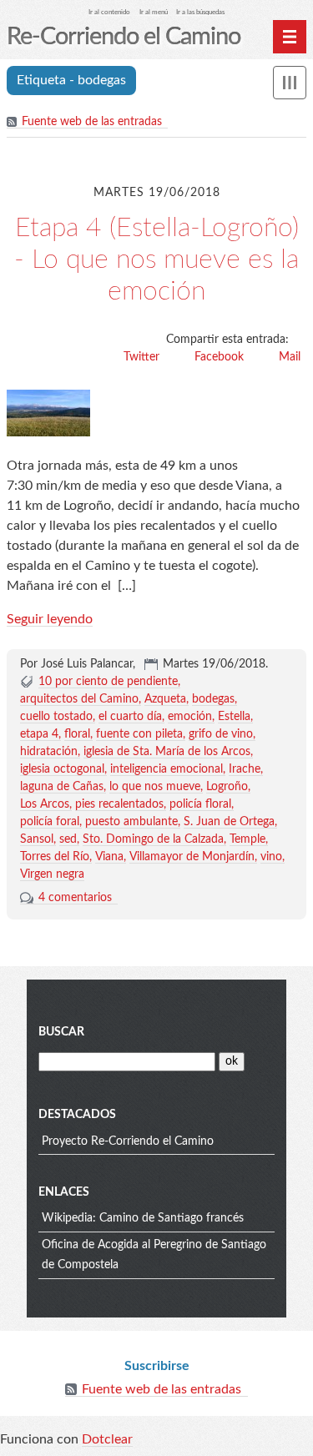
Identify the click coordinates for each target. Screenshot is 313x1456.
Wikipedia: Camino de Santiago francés (143, 1218)
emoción (190, 717)
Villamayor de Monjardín (192, 857)
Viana (109, 857)
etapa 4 (39, 734)
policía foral (49, 822)
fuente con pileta (139, 734)
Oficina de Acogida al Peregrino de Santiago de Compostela (154, 1255)
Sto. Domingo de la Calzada (153, 839)
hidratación (49, 752)
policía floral (200, 804)
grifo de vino (221, 734)
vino (271, 857)
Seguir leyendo (50, 619)
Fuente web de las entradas (92, 122)
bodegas (213, 699)
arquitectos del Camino (79, 699)
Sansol (36, 839)
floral (77, 734)
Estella (234, 717)
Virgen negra (52, 874)
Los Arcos (44, 804)
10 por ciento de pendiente (108, 682)
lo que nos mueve (154, 787)
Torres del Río (54, 857)
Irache (244, 769)
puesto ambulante (131, 822)
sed (68, 839)
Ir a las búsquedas (200, 12)
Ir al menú (153, 12)
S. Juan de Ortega (229, 822)
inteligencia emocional (166, 769)
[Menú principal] (289, 36)
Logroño (227, 787)
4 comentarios (75, 898)
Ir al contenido (109, 12)
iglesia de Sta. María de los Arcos (166, 752)
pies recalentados (119, 804)
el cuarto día (130, 717)
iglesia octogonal (62, 769)
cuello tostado (56, 717)
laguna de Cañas (61, 787)
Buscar (61, 1032)
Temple (247, 839)
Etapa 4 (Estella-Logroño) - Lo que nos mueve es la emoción (156, 259)
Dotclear (107, 1439)
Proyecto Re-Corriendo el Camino (128, 1141)
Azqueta (165, 699)
